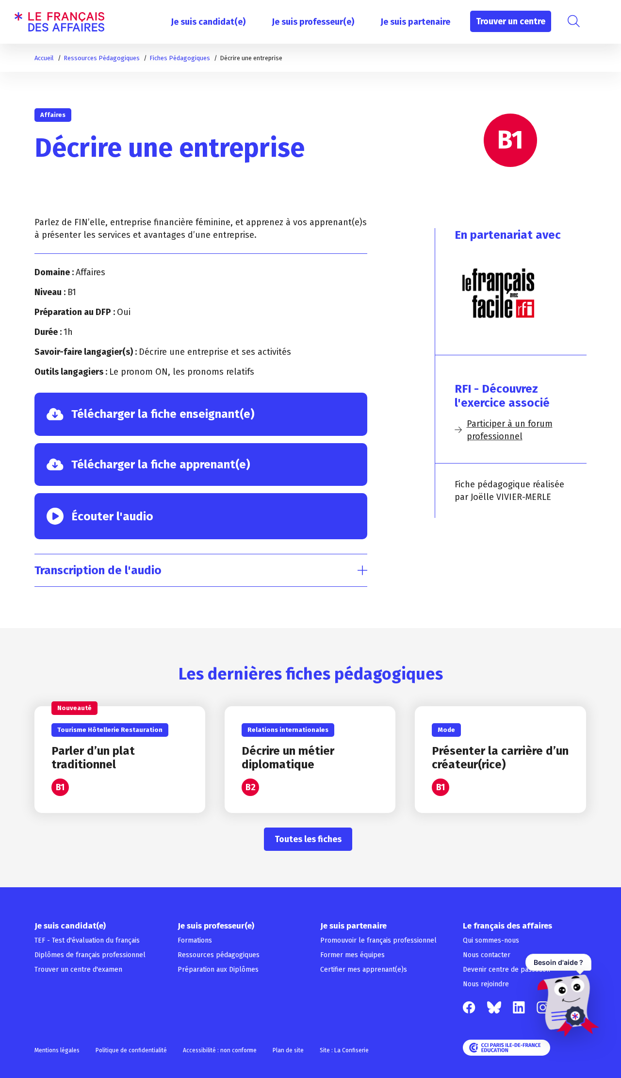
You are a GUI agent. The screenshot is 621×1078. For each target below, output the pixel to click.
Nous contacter (486, 955)
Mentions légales (57, 1050)
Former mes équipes (352, 955)
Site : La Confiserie (344, 1050)
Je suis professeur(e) (313, 22)
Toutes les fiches (308, 839)
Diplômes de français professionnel (90, 955)
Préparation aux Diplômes (218, 969)
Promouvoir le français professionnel (378, 940)
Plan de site (288, 1050)
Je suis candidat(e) (208, 22)
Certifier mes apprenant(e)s (363, 969)
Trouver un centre (510, 21)
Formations (195, 940)
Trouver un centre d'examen (78, 969)
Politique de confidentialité (131, 1050)
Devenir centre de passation (506, 969)
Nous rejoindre (486, 984)
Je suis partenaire (415, 22)
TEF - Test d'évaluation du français (87, 940)
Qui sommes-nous (491, 940)
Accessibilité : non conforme (220, 1050)
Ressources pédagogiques (219, 955)
